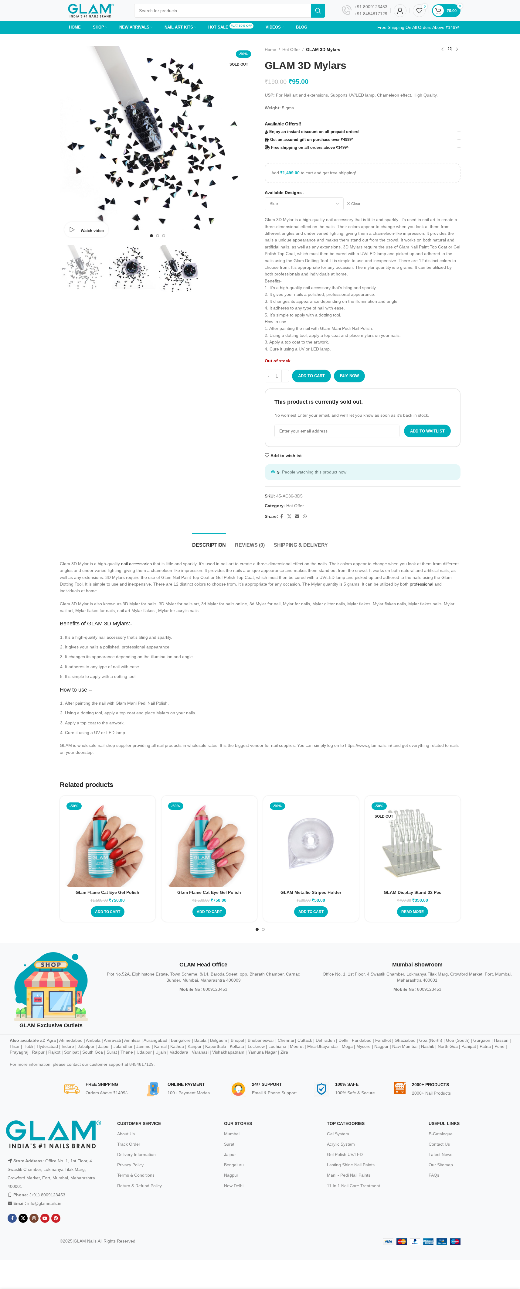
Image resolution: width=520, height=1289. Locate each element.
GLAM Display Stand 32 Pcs (412, 892)
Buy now (349, 376)
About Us (126, 1133)
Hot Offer (291, 49)
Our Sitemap (441, 1164)
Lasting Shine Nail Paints (351, 1164)
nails (322, 563)
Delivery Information (136, 1154)
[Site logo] (90, 10)
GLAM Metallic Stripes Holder (310, 892)
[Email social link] (297, 516)
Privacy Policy (130, 1164)
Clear (355, 204)
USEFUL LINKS (444, 1123)
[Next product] (457, 49)
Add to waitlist (427, 431)
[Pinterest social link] (55, 1218)
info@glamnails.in (44, 1203)
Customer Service (139, 1123)
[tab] (209, 542)
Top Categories (346, 1123)
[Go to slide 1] (151, 235)
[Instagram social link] (34, 1218)
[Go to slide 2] (157, 235)
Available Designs (283, 192)
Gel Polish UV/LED (345, 1154)
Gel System (338, 1133)
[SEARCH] (318, 11)
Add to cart (311, 376)
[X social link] (289, 516)
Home (270, 49)
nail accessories (136, 563)
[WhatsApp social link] (304, 516)
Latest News (440, 1154)
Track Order (128, 1144)
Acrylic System (341, 1144)
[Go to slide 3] (163, 235)
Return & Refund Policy (139, 1185)
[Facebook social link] (281, 516)
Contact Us (439, 1144)
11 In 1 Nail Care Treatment (353, 1185)
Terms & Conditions (136, 1175)
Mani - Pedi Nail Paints (348, 1175)
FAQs (434, 1175)
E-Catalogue (441, 1133)
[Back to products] (449, 49)
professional (421, 584)
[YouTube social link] (44, 1218)
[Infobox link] (364, 10)
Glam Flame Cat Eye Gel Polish (107, 892)
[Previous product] (442, 49)
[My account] (400, 11)
